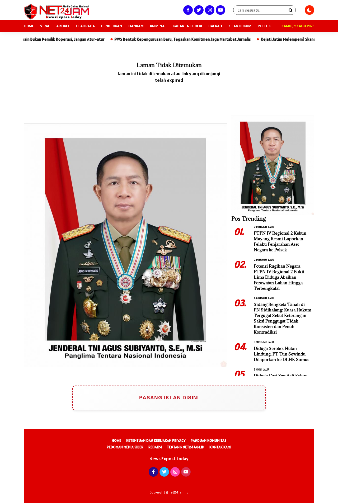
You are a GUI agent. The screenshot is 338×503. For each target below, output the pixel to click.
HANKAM (136, 26)
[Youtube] (219, 10)
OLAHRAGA (85, 26)
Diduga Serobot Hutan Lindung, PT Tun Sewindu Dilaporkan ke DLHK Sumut (281, 354)
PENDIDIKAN (111, 26)
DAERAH (215, 26)
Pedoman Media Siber (125, 447)
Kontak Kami (220, 447)
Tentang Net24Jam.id (185, 447)
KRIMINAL (158, 26)
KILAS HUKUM (239, 26)
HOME (29, 26)
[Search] (290, 10)
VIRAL (45, 26)
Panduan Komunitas (208, 440)
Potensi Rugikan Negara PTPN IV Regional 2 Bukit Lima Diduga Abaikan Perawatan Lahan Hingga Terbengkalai (279, 277)
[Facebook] (187, 10)
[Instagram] (209, 10)
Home (116, 440)
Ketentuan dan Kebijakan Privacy (156, 440)
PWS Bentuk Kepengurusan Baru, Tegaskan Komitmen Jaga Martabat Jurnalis (156, 39)
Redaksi (155, 447)
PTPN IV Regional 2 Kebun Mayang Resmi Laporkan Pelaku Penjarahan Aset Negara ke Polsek (280, 241)
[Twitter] (198, 10)
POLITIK (264, 26)
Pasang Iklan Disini (169, 397)
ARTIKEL (63, 26)
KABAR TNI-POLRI (187, 26)
